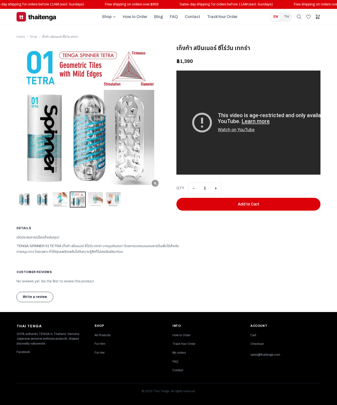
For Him (99, 344)
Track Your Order (222, 17)
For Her (99, 352)
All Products (102, 335)
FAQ (174, 17)
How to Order (135, 17)
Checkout (256, 344)
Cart (253, 335)
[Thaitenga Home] (43, 17)
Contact (192, 17)
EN (275, 16)
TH (286, 16)
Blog (158, 17)
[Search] (299, 16)
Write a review (35, 297)
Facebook (23, 352)
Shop (107, 17)
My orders (179, 352)
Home (21, 36)
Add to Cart (248, 204)
